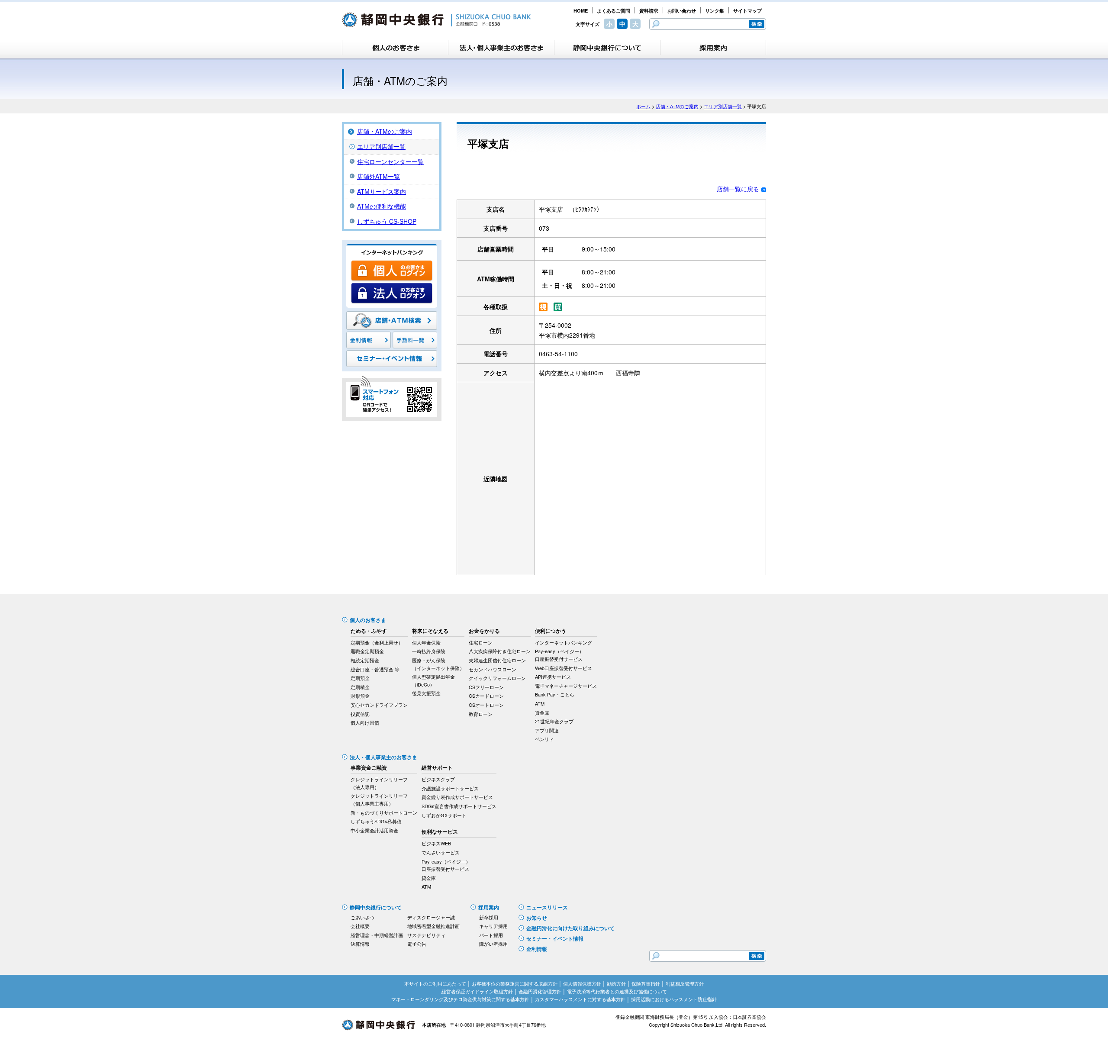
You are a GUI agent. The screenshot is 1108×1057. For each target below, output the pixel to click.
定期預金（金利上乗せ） (377, 642)
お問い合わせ (681, 10)
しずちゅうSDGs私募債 (376, 821)
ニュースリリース (547, 907)
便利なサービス (440, 831)
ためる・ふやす (369, 631)
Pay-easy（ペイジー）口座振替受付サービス (559, 655)
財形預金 (360, 695)
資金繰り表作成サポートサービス (457, 796)
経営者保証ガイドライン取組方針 (477, 991)
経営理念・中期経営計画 (377, 934)
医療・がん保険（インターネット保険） (438, 664)
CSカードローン (486, 695)
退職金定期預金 (367, 651)
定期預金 (360, 677)
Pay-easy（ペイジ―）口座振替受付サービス (446, 865)
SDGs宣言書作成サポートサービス (459, 805)
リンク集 (714, 10)
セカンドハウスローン (492, 669)
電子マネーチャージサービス (566, 685)
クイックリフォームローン (497, 677)
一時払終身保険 (428, 651)
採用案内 (488, 907)
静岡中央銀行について (376, 907)
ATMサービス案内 (381, 191)
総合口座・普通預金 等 (375, 669)
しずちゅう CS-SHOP (386, 221)
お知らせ (536, 918)
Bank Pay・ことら (554, 694)
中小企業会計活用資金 (374, 830)
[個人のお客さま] (395, 47)
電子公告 (416, 943)
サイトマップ (747, 10)
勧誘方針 (616, 983)
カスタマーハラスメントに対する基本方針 (580, 999)
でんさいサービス (441, 852)
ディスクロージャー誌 (431, 917)
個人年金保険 (426, 642)
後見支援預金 (426, 693)
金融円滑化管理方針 (540, 991)
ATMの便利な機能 (381, 206)
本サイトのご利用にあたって (435, 983)
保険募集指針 (645, 983)
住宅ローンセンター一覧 (390, 161)
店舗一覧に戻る (738, 188)
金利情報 (536, 949)
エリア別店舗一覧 (723, 106)
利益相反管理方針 (685, 983)
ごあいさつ (362, 917)
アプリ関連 (547, 730)
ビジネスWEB (436, 843)
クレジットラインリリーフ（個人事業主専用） (379, 799)
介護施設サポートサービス (450, 788)
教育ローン (481, 713)
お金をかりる (484, 631)
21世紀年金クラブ (554, 721)
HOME (580, 10)
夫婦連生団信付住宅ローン (497, 660)
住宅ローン (481, 642)
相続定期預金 (365, 660)
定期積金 (360, 686)
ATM (539, 703)
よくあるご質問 (613, 10)
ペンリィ (544, 738)
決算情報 (360, 943)
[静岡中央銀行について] (607, 47)
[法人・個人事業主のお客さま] (501, 47)
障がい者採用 (493, 943)
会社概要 (360, 925)
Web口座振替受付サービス (563, 667)
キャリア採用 (493, 925)
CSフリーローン (486, 686)
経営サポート (437, 767)
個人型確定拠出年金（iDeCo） (433, 680)
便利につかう (550, 631)
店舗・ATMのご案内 (677, 106)
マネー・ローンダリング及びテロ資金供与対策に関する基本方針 (460, 999)
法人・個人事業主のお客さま (383, 757)
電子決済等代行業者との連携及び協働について (617, 991)
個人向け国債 (365, 722)
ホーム (643, 106)
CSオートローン (486, 704)
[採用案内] (713, 47)
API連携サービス (553, 676)
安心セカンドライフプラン (379, 704)
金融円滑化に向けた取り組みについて (570, 928)
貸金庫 (542, 712)
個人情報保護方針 (582, 983)
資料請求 (648, 10)
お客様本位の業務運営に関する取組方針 (514, 983)
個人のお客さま (368, 620)
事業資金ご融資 (369, 767)
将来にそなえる (430, 631)
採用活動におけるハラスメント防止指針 (674, 999)
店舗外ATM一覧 (378, 176)
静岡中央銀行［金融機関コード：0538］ (436, 20)
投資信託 (360, 713)
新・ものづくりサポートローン (384, 812)
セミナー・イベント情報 (554, 938)
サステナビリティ (426, 934)
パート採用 (491, 934)
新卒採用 (488, 917)
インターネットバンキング (563, 642)
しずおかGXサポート (444, 815)
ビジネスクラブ (438, 779)
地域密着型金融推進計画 (433, 925)
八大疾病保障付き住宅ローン (500, 651)
